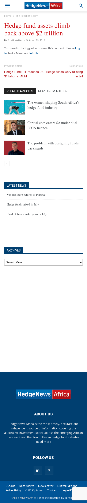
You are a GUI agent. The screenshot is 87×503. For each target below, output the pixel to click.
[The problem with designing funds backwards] (14, 148)
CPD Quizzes (34, 490)
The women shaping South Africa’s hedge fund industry (53, 105)
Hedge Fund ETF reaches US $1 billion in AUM (24, 74)
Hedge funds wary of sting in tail (64, 74)
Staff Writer (15, 40)
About (11, 486)
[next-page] (13, 163)
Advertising (13, 490)
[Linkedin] (38, 470)
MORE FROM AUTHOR (53, 91)
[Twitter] (49, 470)
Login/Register (71, 490)
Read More (43, 442)
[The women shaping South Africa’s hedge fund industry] (14, 107)
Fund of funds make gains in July (27, 214)
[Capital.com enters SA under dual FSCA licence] (14, 127)
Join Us (33, 53)
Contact (52, 490)
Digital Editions (67, 486)
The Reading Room (27, 16)
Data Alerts (26, 486)
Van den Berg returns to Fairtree (26, 195)
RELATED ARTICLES (20, 91)
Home (8, 16)
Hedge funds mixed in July (23, 204)
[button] (7, 5)
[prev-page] (7, 163)
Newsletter (45, 486)
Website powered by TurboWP (57, 498)
